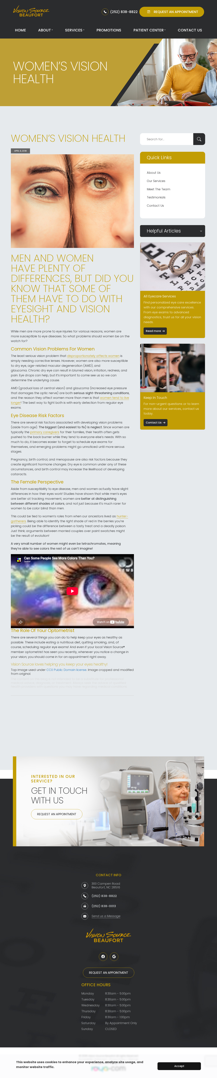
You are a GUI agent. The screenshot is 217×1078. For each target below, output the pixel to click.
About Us (154, 173)
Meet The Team (158, 189)
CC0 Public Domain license (66, 670)
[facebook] (103, 956)
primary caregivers (44, 432)
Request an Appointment (56, 814)
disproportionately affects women (93, 356)
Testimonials (156, 197)
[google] (114, 956)
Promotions (108, 30)
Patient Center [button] (148, 30)
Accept (179, 1066)
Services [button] (73, 30)
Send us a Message (106, 916)
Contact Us (190, 30)
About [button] (44, 30)
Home (20, 30)
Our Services (156, 181)
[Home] (31, 12)
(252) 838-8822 (104, 896)
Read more (153, 331)
